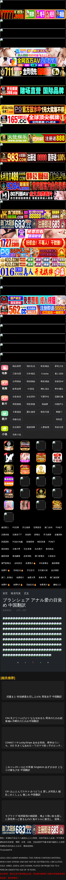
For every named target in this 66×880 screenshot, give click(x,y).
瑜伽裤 (45, 404)
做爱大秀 (31, 577)
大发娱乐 (52, 556)
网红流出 (45, 388)
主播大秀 (16, 548)
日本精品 (31, 373)
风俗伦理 (59, 427)
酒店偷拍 (5, 548)
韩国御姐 (31, 381)
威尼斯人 (5, 527)
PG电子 (59, 527)
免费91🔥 (5, 584)
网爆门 (59, 411)
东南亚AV (59, 381)
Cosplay (45, 373)
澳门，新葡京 (7, 577)
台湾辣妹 (16, 381)
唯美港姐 (45, 381)
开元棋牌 (26, 527)
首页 (5, 593)
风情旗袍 (16, 404)
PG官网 (15, 527)
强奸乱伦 (31, 366)
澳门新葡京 (40, 556)
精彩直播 (41, 541)
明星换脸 (31, 404)
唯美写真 (45, 411)
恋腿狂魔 (59, 396)
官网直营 (37, 527)
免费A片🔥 (18, 584)
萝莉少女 (59, 366)
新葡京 (37, 534)
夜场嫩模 (16, 556)
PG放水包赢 (17, 541)
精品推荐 (16, 366)
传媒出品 (16, 419)
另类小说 (16, 434)
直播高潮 (30, 541)
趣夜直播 (5, 556)
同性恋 (59, 419)
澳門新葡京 (6, 563)
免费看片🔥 (30, 563)
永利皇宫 (18, 563)
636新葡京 (43, 563)
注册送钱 (5, 534)
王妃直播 (27, 548)
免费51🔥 (5, 570)
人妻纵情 (45, 427)
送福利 (28, 534)
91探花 (31, 388)
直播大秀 (42, 577)
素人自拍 (59, 373)
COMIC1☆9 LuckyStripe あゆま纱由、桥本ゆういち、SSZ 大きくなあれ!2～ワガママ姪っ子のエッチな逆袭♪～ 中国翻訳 (34, 745)
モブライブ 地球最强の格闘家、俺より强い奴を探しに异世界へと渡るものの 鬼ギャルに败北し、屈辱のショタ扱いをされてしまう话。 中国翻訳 (33, 818)
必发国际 (27, 556)
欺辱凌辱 (16, 388)
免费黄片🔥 (45, 584)
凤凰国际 (5, 541)
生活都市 (16, 427)
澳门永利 (48, 527)
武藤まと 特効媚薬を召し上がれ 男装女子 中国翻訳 (34, 696)
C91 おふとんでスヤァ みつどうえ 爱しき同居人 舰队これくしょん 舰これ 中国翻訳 (33, 793)
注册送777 (17, 534)
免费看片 (20, 577)
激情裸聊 (56, 563)
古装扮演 (16, 396)
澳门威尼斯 (55, 577)
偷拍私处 (50, 548)
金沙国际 (55, 570)
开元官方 (31, 570)
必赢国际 (58, 534)
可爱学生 (45, 396)
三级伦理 (16, 373)
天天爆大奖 (43, 570)
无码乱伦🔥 (18, 570)
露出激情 (31, 411)
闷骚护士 (59, 404)
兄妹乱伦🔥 (31, 584)
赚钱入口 (57, 584)
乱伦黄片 (39, 548)
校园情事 (31, 427)
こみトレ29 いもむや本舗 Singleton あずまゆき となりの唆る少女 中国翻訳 (34, 768)
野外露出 (59, 388)
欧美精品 (45, 366)
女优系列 (31, 396)
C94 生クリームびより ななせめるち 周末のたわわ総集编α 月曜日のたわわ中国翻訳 (34, 719)
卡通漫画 (16, 411)
